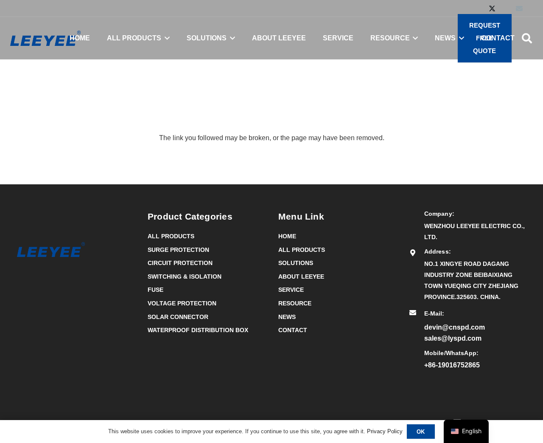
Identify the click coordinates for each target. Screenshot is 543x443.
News (287, 316)
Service (291, 289)
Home (287, 236)
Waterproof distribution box (198, 330)
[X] (492, 8)
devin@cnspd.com (454, 327)
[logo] (45, 38)
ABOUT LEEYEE (301, 276)
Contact (292, 330)
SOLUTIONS (295, 263)
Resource (294, 303)
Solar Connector (178, 316)
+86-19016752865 (452, 365)
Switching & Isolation (184, 276)
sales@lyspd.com (452, 338)
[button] (165, 38)
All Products (171, 236)
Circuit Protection (180, 263)
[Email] (519, 8)
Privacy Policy (385, 431)
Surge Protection (178, 249)
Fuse (155, 289)
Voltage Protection (182, 303)
